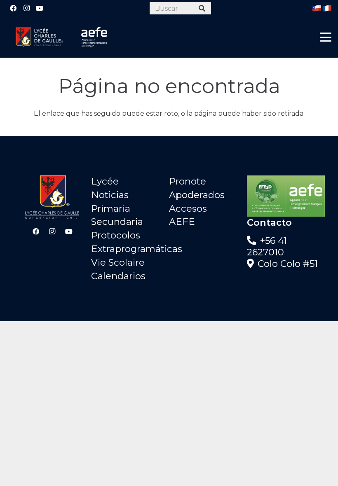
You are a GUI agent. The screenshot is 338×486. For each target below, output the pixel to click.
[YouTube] (39, 8)
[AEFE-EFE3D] (286, 196)
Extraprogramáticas (136, 249)
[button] (326, 37)
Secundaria (117, 221)
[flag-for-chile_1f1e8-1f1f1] (316, 8)
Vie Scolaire (118, 262)
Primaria (110, 208)
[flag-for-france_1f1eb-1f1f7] (326, 8)
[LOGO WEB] (39, 37)
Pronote (187, 181)
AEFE (182, 221)
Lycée (105, 181)
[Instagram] (26, 8)
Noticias (110, 195)
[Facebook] (13, 8)
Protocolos (115, 235)
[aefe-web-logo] (94, 37)
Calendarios (118, 276)
